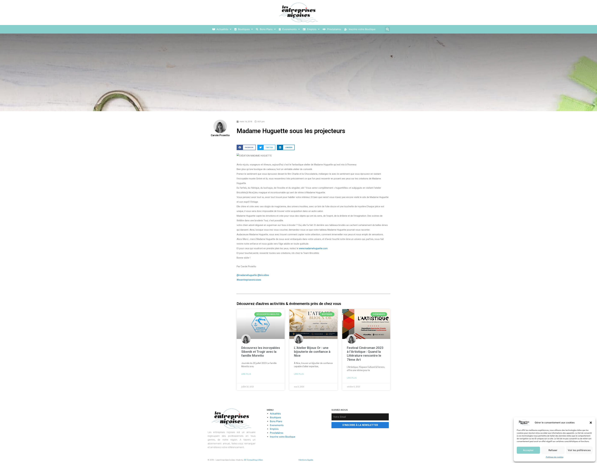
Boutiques (275, 417)
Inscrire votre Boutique (282, 436)
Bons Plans (276, 421)
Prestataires (276, 432)
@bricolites (263, 275)
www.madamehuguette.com (313, 248)
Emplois (274, 428)
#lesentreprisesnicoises (249, 279)
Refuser (552, 450)
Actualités (275, 413)
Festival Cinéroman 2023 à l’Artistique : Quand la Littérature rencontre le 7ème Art (365, 353)
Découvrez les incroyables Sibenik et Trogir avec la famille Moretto (260, 351)
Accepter (528, 450)
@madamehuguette (247, 275)
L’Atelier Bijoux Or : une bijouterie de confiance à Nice (312, 351)
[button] (590, 422)
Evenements (277, 425)
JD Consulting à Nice (253, 460)
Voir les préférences (579, 450)
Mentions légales (305, 460)
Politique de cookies (554, 457)
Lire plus (246, 374)
